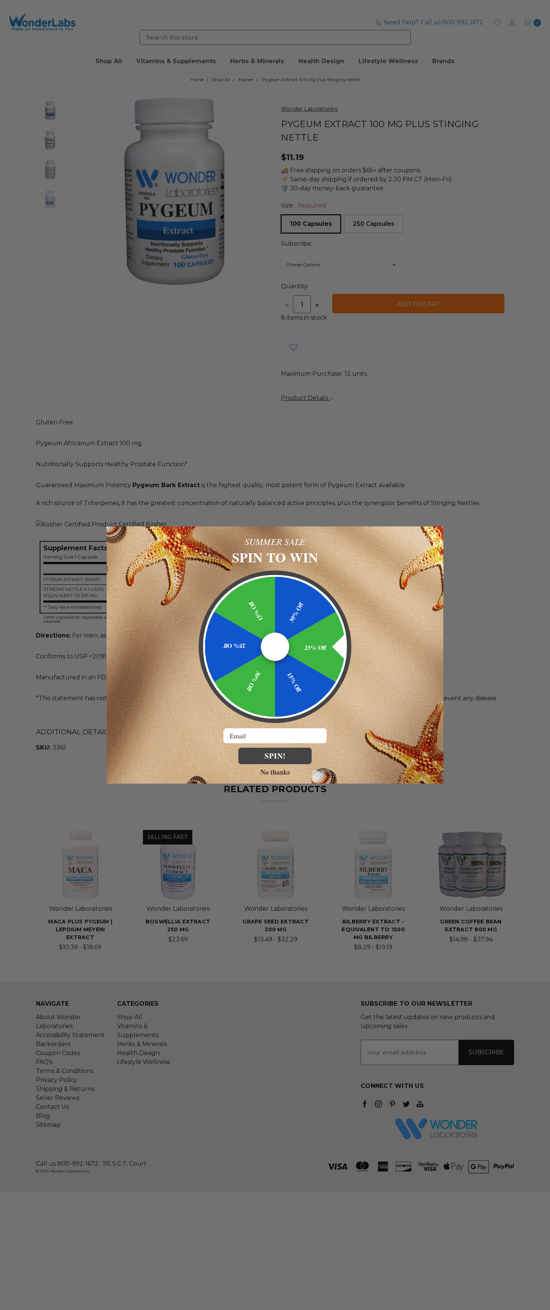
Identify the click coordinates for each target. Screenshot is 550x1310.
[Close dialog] (434, 535)
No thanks (275, 772)
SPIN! (275, 755)
